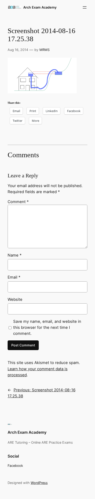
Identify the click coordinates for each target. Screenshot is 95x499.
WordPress (39, 483)
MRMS (44, 50)
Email (14, 277)
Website (15, 299)
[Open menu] (84, 7)
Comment (18, 201)
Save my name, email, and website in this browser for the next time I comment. (47, 327)
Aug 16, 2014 (18, 50)
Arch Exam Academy (39, 7)
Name (14, 255)
